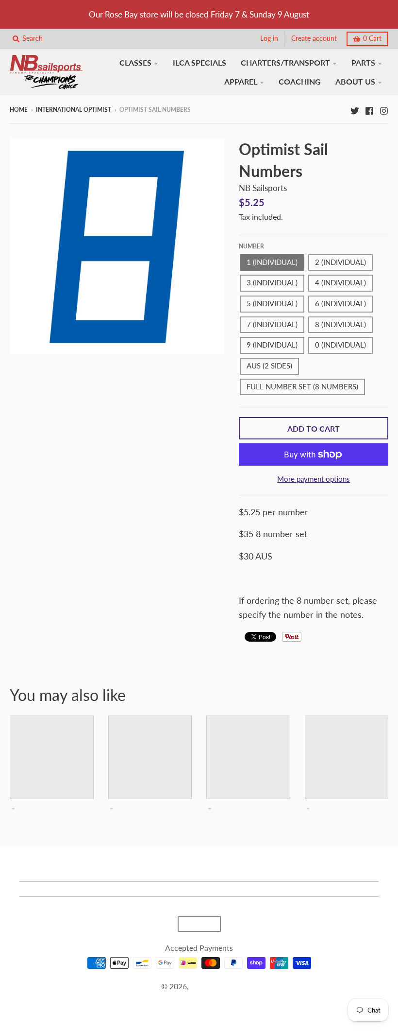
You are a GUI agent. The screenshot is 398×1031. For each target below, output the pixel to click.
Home (19, 109)
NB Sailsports (263, 188)
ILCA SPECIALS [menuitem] (199, 62)
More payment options (313, 479)
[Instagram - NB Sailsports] (384, 109)
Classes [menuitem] (135, 62)
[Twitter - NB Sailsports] (354, 109)
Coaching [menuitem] (300, 81)
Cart (372, 38)
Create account (314, 38)
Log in (269, 38)
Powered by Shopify (199, 998)
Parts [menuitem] (363, 62)
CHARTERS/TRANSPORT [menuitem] (285, 62)
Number (251, 246)
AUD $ (194, 924)
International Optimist (73, 109)
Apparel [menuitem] (240, 81)
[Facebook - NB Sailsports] (369, 109)
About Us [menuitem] (355, 81)
